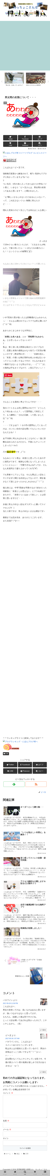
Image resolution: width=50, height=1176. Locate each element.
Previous (2, 81)
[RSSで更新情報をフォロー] (36, 784)
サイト (6, 1138)
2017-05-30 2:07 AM (12, 1038)
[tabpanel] (14, 81)
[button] (45, 582)
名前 (6, 1121)
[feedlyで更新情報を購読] (14, 784)
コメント (8, 1093)
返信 (44, 1030)
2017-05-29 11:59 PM (10, 1003)
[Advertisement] (25, 45)
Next (48, 81)
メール (7, 1129)
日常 (6, 753)
